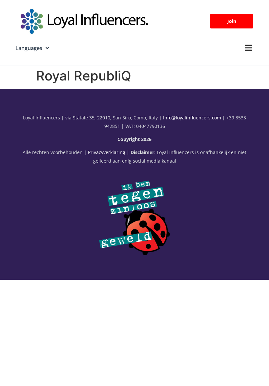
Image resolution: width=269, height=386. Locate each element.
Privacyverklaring (106, 152)
